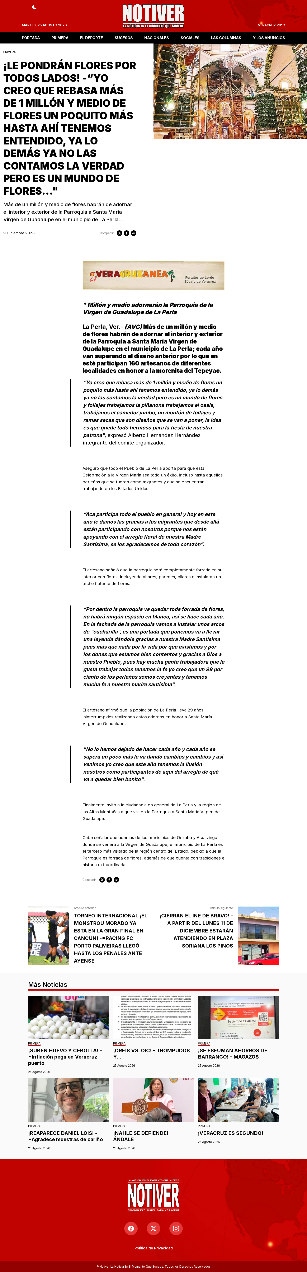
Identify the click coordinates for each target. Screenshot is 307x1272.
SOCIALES (190, 37)
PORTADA (31, 37)
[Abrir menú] (24, 6)
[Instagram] (176, 1228)
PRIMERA (60, 37)
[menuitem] (153, 1248)
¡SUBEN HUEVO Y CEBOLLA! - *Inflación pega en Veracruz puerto (65, 1056)
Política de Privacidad (153, 1248)
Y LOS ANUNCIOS (269, 37)
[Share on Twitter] (119, 233)
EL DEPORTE (91, 37)
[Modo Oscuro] (34, 6)
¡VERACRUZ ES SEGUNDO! (230, 1133)
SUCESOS (124, 37)
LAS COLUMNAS (226, 37)
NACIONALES (156, 37)
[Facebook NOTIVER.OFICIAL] (131, 1228)
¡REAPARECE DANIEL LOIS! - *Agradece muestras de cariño (65, 1136)
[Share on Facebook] (126, 233)
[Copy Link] (134, 233)
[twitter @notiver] (153, 1228)
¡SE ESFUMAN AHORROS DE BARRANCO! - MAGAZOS (232, 1053)
